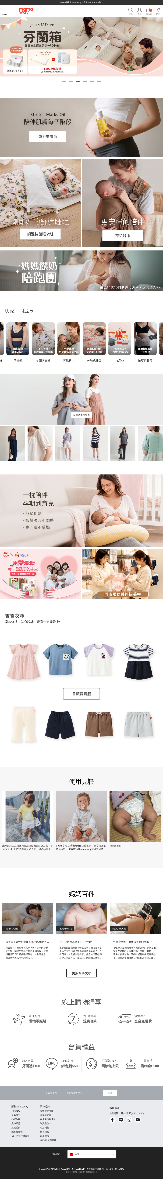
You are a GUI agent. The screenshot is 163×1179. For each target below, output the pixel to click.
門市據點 (15, 1111)
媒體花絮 (15, 1127)
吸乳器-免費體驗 (48, 1140)
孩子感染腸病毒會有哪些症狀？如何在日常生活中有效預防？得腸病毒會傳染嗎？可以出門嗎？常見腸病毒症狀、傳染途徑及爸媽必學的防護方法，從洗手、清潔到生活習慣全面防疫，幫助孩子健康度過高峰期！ (80, 952)
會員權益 (44, 1131)
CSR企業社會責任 (20, 1136)
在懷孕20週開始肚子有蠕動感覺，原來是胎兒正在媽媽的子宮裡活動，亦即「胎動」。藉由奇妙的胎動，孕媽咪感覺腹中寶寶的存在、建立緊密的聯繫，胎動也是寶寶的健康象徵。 (134, 952)
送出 (110, 1093)
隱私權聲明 (17, 1131)
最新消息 (15, 1115)
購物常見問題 (46, 1111)
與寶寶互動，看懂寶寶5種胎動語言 (133, 941)
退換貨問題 (45, 1115)
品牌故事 (15, 1119)
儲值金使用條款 (48, 1119)
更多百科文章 (81, 973)
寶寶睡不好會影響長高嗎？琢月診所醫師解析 (28, 941)
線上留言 (44, 1136)
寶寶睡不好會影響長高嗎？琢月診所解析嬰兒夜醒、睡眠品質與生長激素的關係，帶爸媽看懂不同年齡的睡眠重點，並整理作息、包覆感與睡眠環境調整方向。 (27, 952)
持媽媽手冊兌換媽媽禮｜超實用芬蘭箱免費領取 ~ (81, 2)
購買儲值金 (45, 1123)
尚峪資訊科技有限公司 (88, 1172)
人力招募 (15, 1123)
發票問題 (44, 1127)
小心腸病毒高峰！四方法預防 (75, 941)
